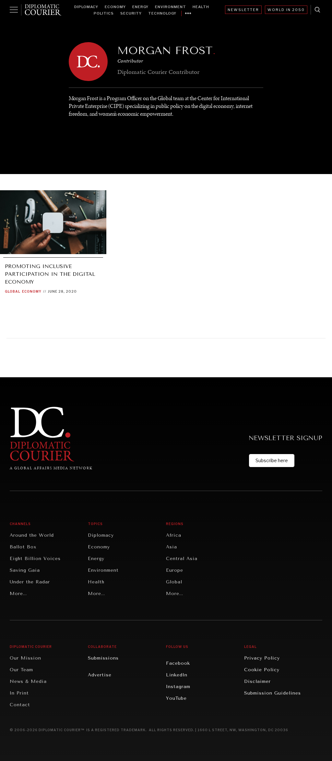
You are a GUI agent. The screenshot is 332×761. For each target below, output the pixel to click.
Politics (104, 13)
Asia (171, 547)
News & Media (28, 681)
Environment (170, 7)
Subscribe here (271, 460)
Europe (174, 570)
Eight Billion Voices (35, 558)
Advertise (100, 675)
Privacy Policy (262, 658)
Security (131, 13)
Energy (140, 7)
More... (18, 593)
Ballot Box (23, 547)
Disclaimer (257, 681)
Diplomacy (86, 7)
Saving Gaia (25, 570)
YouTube (176, 698)
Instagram (178, 686)
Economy (115, 7)
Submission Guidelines (272, 693)
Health (201, 7)
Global (12, 291)
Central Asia (181, 558)
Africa (173, 535)
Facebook (178, 663)
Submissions (103, 658)
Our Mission (25, 658)
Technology (162, 13)
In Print (19, 693)
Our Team (21, 670)
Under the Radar (30, 582)
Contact (20, 705)
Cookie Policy (261, 670)
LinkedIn (176, 675)
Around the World (32, 535)
